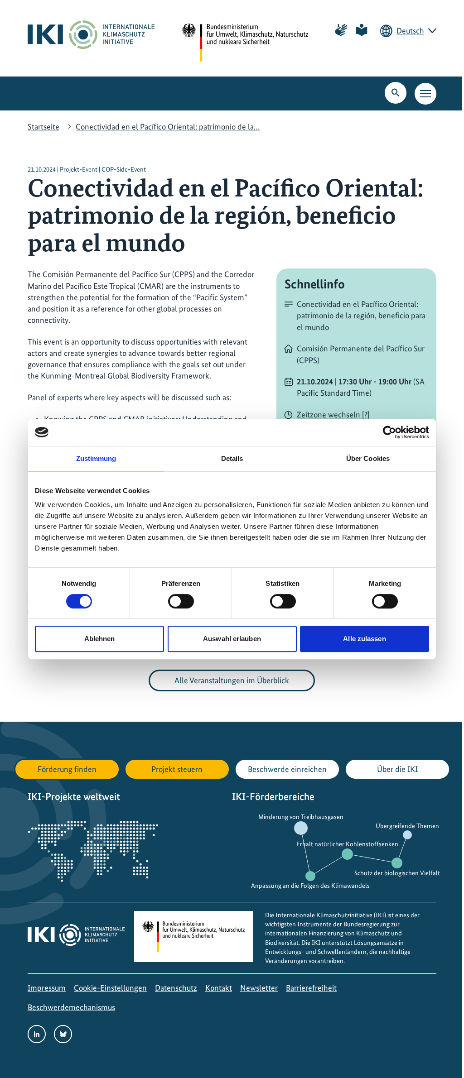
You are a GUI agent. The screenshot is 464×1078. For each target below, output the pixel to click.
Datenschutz (176, 987)
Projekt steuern (177, 769)
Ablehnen (99, 638)
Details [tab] (232, 458)
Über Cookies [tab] (368, 458)
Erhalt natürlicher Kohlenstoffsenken (347, 844)
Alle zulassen (364, 638)
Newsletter (259, 987)
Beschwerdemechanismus (71, 1007)
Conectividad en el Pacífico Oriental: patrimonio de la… (168, 126)
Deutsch (410, 30)
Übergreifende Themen (407, 826)
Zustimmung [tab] (96, 458)
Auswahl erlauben (232, 638)
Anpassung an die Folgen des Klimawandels (310, 886)
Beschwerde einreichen (287, 769)
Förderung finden (67, 769)
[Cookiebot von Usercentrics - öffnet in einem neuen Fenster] (389, 432)
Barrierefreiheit (311, 987)
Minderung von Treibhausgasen (300, 817)
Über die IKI (397, 769)
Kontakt (218, 987)
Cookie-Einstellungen (110, 987)
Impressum (47, 987)
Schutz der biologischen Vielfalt (397, 873)
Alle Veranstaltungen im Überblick (231, 680)
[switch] (181, 601)
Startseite (43, 126)
